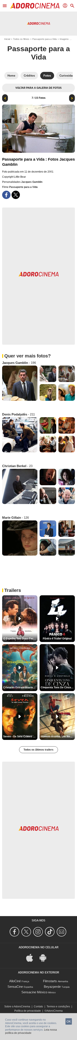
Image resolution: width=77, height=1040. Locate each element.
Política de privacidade (27, 1010)
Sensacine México (34, 992)
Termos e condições (58, 1006)
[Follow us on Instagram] (38, 932)
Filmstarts (50, 981)
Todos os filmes (21, 39)
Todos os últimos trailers (38, 749)
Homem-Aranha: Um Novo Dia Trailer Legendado (58, 736)
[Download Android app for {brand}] (45, 957)
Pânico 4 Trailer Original (57, 638)
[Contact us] (62, 932)
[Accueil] (34, 6)
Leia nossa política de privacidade (31, 1031)
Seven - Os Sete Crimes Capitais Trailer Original (20, 736)
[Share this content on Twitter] (16, 195)
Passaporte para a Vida (44, 39)
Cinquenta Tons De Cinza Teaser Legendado (58, 687)
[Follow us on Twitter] (26, 932)
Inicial (7, 39)
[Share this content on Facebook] (6, 195)
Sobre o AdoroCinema (17, 1006)
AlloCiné (15, 981)
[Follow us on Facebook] (15, 932)
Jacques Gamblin (31, 181)
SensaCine (15, 986)
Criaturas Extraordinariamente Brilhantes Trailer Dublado (20, 687)
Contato (38, 1006)
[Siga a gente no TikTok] (50, 932)
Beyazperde (52, 986)
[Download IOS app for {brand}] (32, 957)
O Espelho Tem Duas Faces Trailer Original (20, 638)
